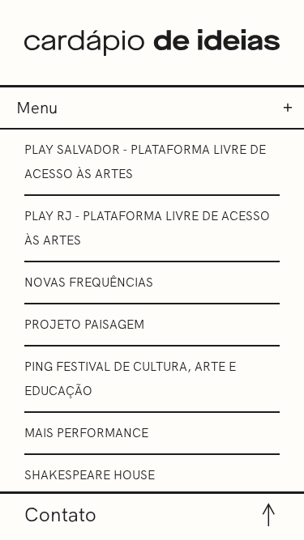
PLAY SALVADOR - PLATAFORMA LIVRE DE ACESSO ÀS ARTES (145, 161)
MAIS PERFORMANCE (86, 432)
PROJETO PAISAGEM (84, 324)
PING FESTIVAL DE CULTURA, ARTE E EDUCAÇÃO (130, 378)
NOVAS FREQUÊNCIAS (88, 282)
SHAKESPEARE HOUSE (89, 475)
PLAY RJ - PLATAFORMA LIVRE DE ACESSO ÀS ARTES (147, 228)
